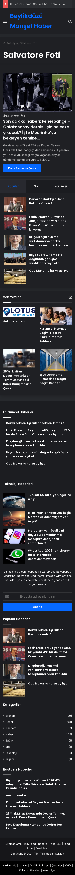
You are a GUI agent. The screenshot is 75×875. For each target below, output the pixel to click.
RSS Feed (30, 843)
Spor (8, 746)
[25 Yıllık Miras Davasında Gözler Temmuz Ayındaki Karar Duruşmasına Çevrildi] (19, 358)
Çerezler (57, 865)
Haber (9, 734)
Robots (42, 843)
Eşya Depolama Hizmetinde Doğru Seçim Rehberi (53, 379)
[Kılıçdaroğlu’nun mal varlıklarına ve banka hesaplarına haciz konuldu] (15, 242)
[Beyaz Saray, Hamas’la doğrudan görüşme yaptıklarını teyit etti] (15, 259)
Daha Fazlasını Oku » (22, 168)
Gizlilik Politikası (39, 865)
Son (37, 186)
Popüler (13, 186)
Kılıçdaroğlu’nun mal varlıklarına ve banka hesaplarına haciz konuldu (48, 241)
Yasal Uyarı (49, 870)
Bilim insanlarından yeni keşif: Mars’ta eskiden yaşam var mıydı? (49, 517)
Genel (9, 721)
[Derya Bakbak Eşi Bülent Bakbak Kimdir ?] (15, 204)
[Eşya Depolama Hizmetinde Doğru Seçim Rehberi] (56, 360)
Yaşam (9, 759)
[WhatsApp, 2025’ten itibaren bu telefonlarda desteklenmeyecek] (14, 556)
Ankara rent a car (16, 321)
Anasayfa (12, 43)
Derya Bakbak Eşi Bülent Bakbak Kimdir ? (46, 201)
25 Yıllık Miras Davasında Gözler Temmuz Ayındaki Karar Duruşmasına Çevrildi (17, 379)
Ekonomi (10, 715)
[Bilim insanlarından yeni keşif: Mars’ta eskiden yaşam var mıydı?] (14, 518)
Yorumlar (61, 186)
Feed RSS (55, 843)
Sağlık (9, 740)
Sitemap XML (13, 843)
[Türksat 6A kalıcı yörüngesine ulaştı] (14, 500)
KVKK (68, 865)
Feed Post (42, 848)
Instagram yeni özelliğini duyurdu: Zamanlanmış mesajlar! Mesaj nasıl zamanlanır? (46, 537)
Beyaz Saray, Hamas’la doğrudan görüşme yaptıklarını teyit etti (46, 259)
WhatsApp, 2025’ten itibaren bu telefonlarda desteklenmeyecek (49, 555)
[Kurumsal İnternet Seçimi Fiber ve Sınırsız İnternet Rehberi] (56, 316)
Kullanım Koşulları (29, 870)
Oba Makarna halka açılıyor (49, 271)
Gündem (10, 728)
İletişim (23, 865)
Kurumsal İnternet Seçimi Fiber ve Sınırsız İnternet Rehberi (53, 335)
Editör (9, 115)
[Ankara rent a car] (19, 312)
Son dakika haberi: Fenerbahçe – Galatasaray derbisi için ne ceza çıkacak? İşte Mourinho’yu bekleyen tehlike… (37, 129)
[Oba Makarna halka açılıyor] (15, 276)
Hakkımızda (9, 865)
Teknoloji (11, 753)
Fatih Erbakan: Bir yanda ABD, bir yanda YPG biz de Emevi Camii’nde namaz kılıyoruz (47, 223)
